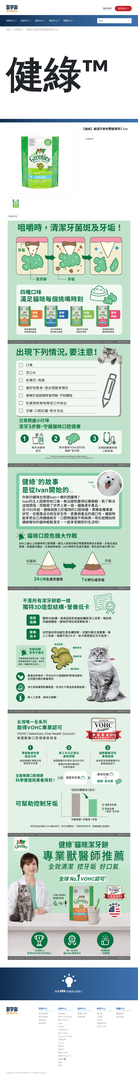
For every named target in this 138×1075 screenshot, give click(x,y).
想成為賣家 (43, 1013)
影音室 (100, 1020)
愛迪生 (61, 1046)
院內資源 (120, 1017)
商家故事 (42, 1020)
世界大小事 (101, 1026)
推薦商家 (42, 1023)
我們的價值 (43, 1017)
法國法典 (62, 1039)
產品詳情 (13, 216)
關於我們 (107, 8)
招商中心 (10, 21)
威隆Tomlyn (63, 1052)
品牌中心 (25, 21)
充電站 (100, 1017)
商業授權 (81, 1017)
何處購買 (89, 139)
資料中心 (39, 21)
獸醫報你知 (101, 1023)
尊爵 (60, 1065)
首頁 (8, 29)
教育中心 (53, 21)
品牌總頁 (62, 1013)
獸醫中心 (67, 21)
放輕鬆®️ (62, 1059)
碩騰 (60, 1062)
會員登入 (122, 8)
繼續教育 (120, 1013)
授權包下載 (82, 1013)
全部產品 (18, 29)
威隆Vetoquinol (64, 1056)
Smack (61, 1043)
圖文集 (100, 1013)
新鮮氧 (61, 1049)
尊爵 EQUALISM (65, 1017)
